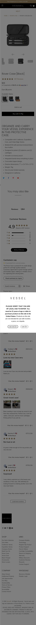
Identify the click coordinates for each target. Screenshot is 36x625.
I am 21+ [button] (24, 326)
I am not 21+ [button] (13, 326)
